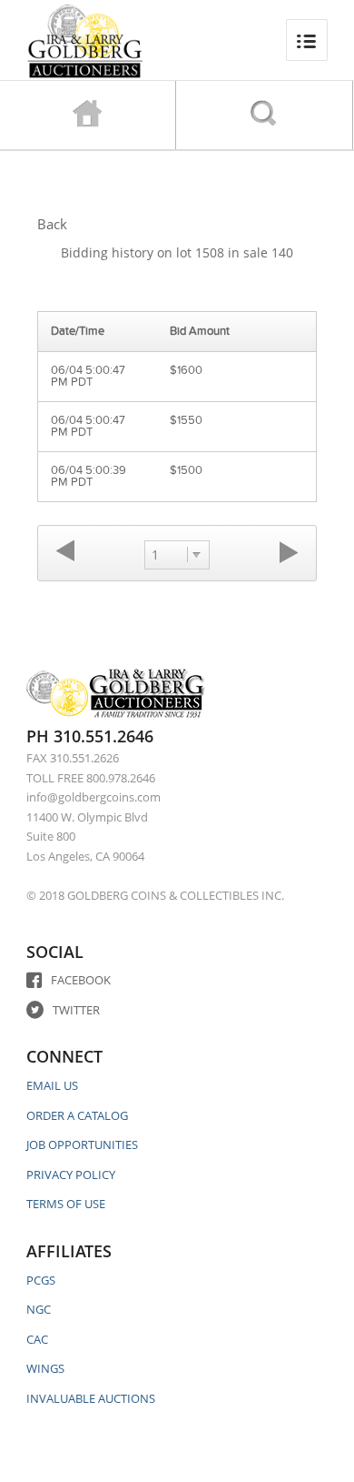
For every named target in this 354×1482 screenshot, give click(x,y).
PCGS (40, 1280)
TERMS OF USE (65, 1203)
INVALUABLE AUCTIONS (90, 1398)
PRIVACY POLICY (70, 1174)
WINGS (45, 1368)
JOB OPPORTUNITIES (82, 1144)
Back (52, 224)
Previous (65, 551)
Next (289, 551)
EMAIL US (52, 1085)
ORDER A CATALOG (77, 1115)
